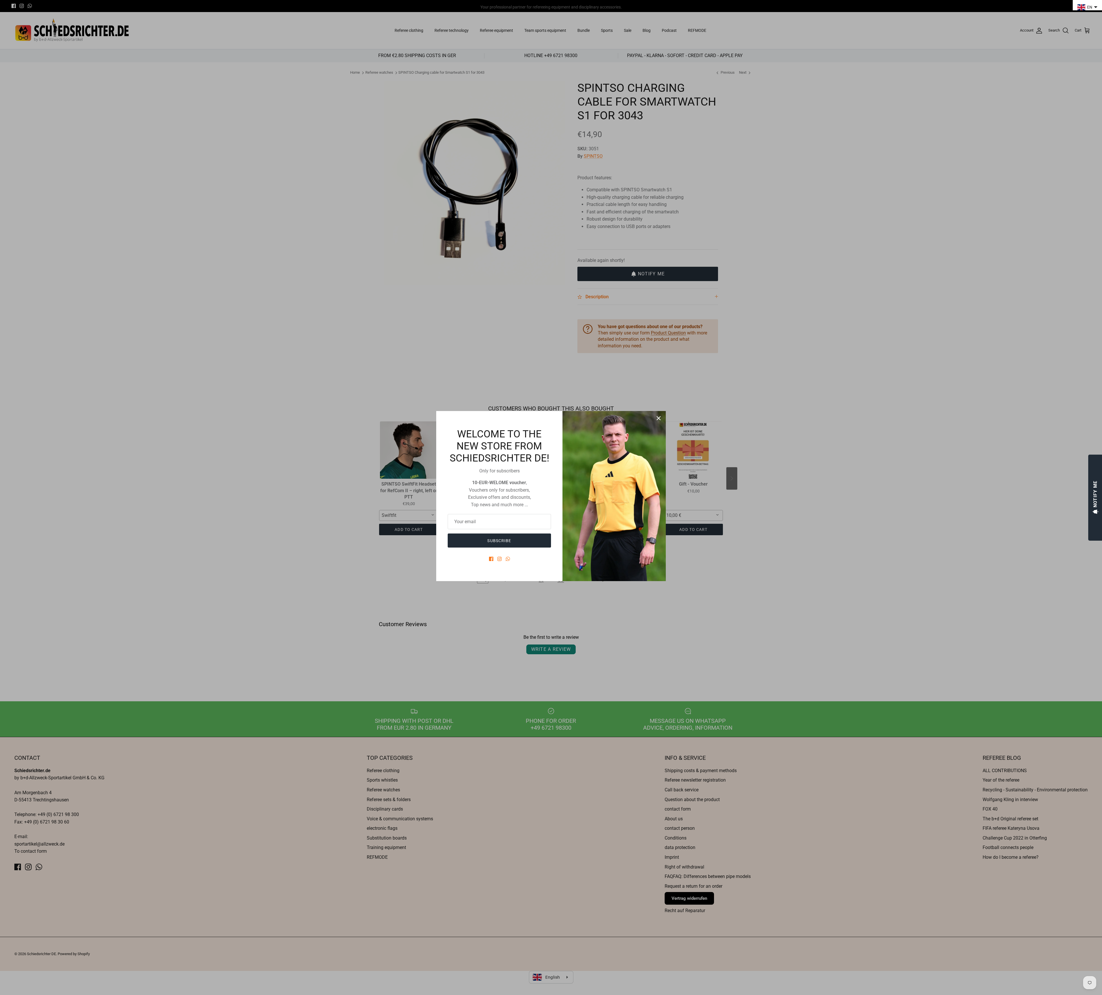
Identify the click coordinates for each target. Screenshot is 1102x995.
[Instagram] (499, 559)
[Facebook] (491, 559)
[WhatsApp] (508, 559)
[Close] (658, 418)
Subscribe (499, 540)
